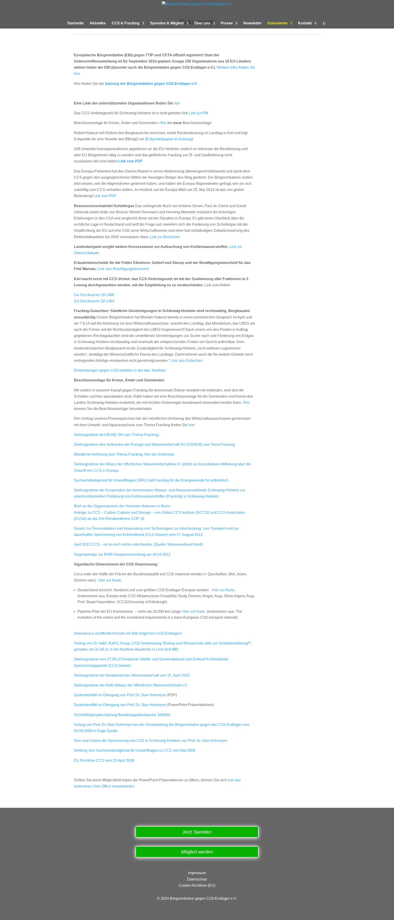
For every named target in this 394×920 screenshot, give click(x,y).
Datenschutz (197, 879)
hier (177, 103)
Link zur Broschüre (165, 237)
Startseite (75, 23)
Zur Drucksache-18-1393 (94, 301)
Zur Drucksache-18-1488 (94, 295)
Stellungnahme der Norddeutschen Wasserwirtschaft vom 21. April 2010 (132, 675)
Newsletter (252, 23)
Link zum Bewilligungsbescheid (123, 269)
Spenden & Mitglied (167, 23)
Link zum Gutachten (187, 360)
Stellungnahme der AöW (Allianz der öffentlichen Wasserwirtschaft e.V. (131, 685)
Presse (227, 23)
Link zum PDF (130, 161)
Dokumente (277, 23)
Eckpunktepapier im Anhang (169, 139)
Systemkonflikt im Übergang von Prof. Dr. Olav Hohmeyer (120, 695)
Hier (162, 123)
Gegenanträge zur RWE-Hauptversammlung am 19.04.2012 (122, 554)
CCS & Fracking (126, 23)
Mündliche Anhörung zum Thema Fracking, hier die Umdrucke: (124, 454)
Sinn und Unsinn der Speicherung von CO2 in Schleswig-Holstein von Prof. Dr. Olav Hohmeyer (150, 741)
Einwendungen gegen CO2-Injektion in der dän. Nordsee (120, 370)
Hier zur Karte (109, 580)
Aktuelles (98, 23)
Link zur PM (198, 113)
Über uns (202, 23)
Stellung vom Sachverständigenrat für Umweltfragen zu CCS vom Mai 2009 (134, 750)
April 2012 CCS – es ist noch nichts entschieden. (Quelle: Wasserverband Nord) (138, 544)
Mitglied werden (197, 851)
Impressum (197, 873)
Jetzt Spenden (197, 831)
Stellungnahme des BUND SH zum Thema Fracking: (116, 435)
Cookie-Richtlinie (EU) (197, 885)
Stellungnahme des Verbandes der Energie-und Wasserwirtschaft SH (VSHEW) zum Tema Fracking (154, 444)
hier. (191, 425)
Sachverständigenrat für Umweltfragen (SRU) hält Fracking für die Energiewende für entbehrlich (151, 480)
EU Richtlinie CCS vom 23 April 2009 (104, 760)
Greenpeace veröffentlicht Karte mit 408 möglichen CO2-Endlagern (128, 633)
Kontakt (305, 23)
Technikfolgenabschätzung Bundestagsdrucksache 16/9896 (122, 715)
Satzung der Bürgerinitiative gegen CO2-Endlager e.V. (151, 84)
